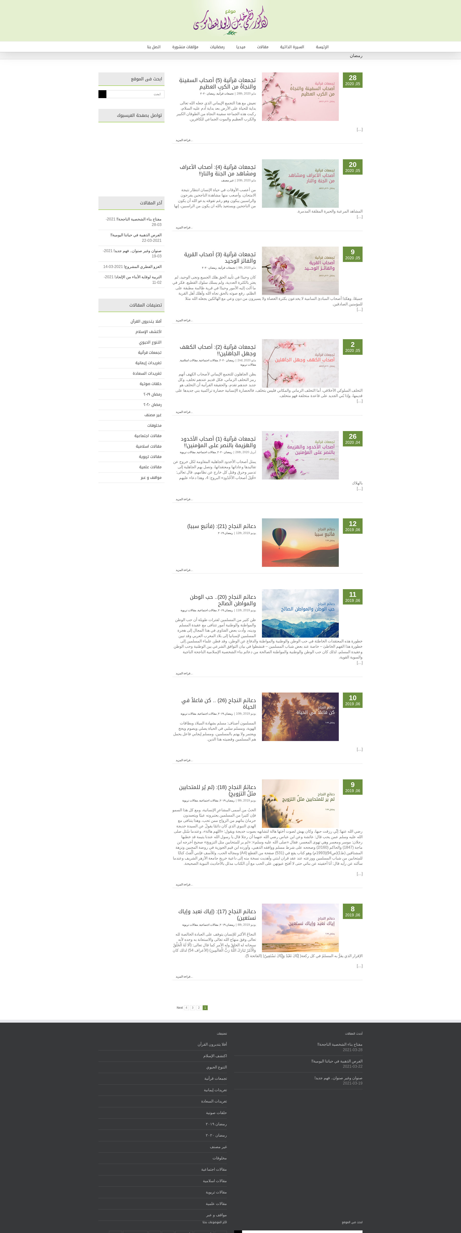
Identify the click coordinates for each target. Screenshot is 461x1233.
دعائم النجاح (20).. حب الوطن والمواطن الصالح (223, 600)
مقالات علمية (150, 467)
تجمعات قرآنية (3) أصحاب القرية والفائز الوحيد (220, 257)
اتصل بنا (154, 47)
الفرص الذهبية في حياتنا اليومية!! (136, 235)
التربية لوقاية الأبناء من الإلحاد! (138, 277)
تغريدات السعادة (147, 373)
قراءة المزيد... (184, 140)
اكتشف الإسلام (149, 331)
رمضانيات (217, 47)
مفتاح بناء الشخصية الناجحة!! (139, 219)
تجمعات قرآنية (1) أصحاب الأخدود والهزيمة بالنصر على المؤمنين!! (218, 442)
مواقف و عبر (151, 477)
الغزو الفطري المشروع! (143, 267)
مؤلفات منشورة (185, 47)
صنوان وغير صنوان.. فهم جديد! (138, 251)
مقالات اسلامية (189, 360)
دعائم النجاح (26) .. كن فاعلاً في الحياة (219, 703)
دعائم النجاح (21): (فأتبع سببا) (221, 526)
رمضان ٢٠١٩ (225, 533)
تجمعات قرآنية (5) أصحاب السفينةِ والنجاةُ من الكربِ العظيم (217, 83)
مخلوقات (154, 425)
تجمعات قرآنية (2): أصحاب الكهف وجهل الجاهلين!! (218, 350)
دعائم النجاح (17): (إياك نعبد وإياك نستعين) (217, 915)
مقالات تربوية (248, 364)
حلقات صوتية (151, 383)
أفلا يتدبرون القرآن (146, 321)
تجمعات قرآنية (225, 93)
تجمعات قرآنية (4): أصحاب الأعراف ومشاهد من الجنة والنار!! (218, 170)
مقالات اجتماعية (208, 360)
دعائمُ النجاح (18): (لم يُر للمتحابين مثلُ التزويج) (217, 790)
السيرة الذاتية (292, 47)
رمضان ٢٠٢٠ (207, 93)
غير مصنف (227, 180)
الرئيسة (322, 47)
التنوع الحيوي (150, 342)
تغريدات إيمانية (148, 363)
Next (180, 1007)
